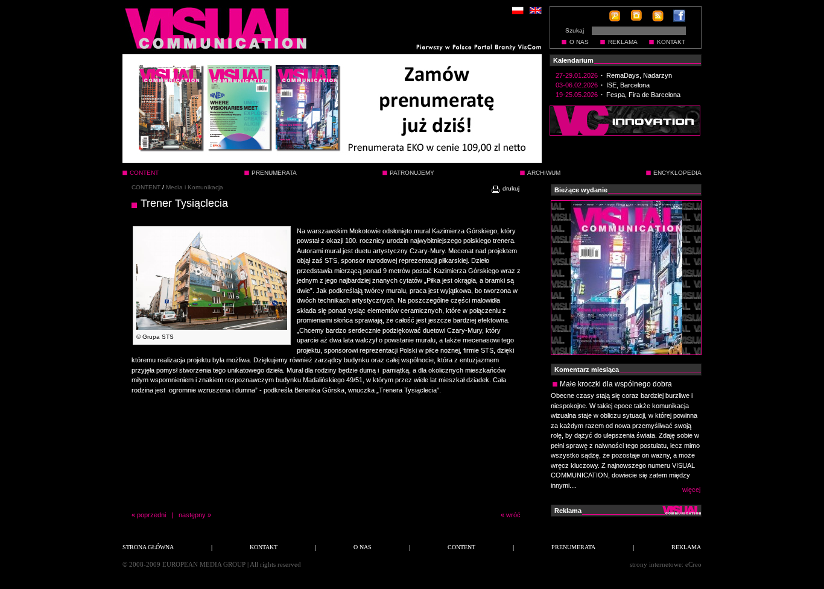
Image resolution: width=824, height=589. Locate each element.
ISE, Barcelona (628, 85)
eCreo (693, 564)
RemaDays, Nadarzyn (639, 75)
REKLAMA (623, 42)
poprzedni (151, 514)
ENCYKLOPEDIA (677, 172)
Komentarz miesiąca (586, 369)
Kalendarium (573, 60)
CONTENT (146, 187)
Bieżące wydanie (580, 190)
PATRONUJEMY (412, 172)
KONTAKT (671, 42)
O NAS (579, 42)
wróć (513, 514)
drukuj (510, 188)
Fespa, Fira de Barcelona (643, 94)
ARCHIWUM (543, 172)
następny (192, 514)
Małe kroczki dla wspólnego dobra (616, 384)
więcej (691, 489)
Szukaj (574, 30)
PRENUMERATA (274, 172)
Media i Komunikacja (194, 187)
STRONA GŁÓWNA (148, 547)
